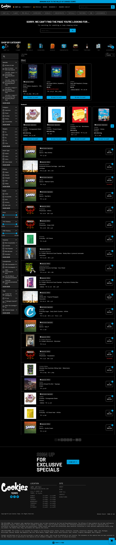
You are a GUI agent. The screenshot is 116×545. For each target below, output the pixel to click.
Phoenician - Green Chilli (46, 225)
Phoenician (42, 209)
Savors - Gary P (44, 327)
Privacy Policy (101, 514)
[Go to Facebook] (11, 496)
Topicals (71, 13)
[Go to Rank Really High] (58, 542)
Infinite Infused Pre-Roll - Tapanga (49, 384)
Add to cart (33, 97)
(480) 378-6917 (35, 487)
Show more (6, 103)
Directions (63, 497)
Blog (60, 489)
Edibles (48, 13)
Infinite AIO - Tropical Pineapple (48, 297)
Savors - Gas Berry (45, 196)
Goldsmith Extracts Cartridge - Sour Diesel (52, 268)
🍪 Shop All (17, 7)
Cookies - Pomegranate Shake (32, 129)
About (61, 487)
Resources (52, 7)
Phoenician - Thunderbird (46, 356)
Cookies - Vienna (99, 129)
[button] (4, 56)
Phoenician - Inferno (45, 210)
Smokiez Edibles (43, 366)
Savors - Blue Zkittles (45, 152)
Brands (45, 7)
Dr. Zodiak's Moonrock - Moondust (49, 341)
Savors (41, 150)
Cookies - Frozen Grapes (54, 129)
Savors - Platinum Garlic (46, 181)
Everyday (41, 236)
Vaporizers (37, 13)
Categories (26, 7)
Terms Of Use (111, 514)
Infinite (41, 295)
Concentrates (59, 13)
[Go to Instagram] (14, 496)
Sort (107, 53)
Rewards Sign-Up (64, 7)
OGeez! (25, 84)
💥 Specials (37, 7)
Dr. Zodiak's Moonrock (45, 251)
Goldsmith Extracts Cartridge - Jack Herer (52, 166)
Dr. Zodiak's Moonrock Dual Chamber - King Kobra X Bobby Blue (58, 282)
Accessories (100, 13)
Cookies (25, 127)
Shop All (6, 13)
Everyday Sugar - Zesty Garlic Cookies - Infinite (53, 311)
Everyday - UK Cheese (46, 238)
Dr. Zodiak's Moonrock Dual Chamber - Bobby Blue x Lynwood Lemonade (61, 253)
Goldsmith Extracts (44, 164)
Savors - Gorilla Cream (46, 428)
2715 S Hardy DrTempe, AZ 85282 (36, 492)
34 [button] (77, 439)
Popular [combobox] (108, 55)
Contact (62, 494)
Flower (15, 13)
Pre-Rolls (25, 13)
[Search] (113, 7)
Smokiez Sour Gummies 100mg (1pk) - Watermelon (54, 368)
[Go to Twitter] (17, 496)
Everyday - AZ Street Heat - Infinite (50, 412)
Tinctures (82, 13)
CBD (91, 13)
